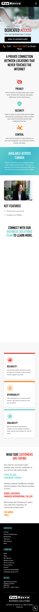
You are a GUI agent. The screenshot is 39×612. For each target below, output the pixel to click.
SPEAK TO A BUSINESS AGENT (18, 39)
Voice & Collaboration (10, 534)
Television (7, 539)
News (5, 554)
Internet (6, 532)
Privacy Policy (8, 565)
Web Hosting (7, 541)
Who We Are (7, 558)
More (5, 543)
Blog (5, 556)
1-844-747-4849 (19, 46)
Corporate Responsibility (11, 570)
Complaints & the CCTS (11, 572)
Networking (7, 537)
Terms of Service (9, 563)
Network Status (8, 560)
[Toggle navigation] (36, 3)
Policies (6, 567)
